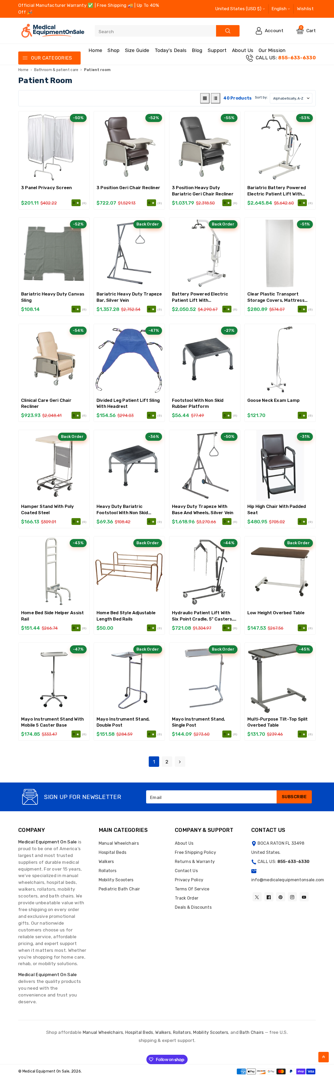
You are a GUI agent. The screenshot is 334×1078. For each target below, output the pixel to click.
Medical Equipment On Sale (47, 841)
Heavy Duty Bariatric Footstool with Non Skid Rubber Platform (122, 512)
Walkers (106, 861)
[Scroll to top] (323, 1057)
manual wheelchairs (103, 1032)
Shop (114, 50)
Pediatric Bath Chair (119, 888)
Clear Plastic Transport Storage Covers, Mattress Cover (276, 300)
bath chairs (252, 1032)
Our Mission (272, 50)
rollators (182, 1032)
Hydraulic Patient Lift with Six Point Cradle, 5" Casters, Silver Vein (202, 619)
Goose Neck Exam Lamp (273, 400)
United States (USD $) (238, 8)
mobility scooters (210, 1032)
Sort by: (261, 97)
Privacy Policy (189, 879)
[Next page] (180, 761)
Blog (197, 50)
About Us (242, 50)
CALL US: (286, 58)
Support (217, 50)
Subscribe (294, 796)
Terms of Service (192, 888)
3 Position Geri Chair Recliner (128, 187)
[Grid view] (205, 98)
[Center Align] (24, 58)
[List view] (215, 98)
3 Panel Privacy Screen (46, 187)
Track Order (186, 898)
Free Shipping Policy (195, 852)
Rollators (108, 870)
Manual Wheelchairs (119, 843)
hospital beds (139, 1032)
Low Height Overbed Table (276, 612)
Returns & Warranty (195, 861)
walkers (163, 1032)
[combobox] (167, 31)
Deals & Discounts (193, 907)
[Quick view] (67, 147)
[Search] (228, 31)
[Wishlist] (54, 147)
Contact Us (186, 870)
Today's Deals (171, 50)
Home (95, 50)
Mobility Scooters (116, 879)
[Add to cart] (40, 146)
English (279, 8)
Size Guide (137, 50)
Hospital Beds (113, 852)
